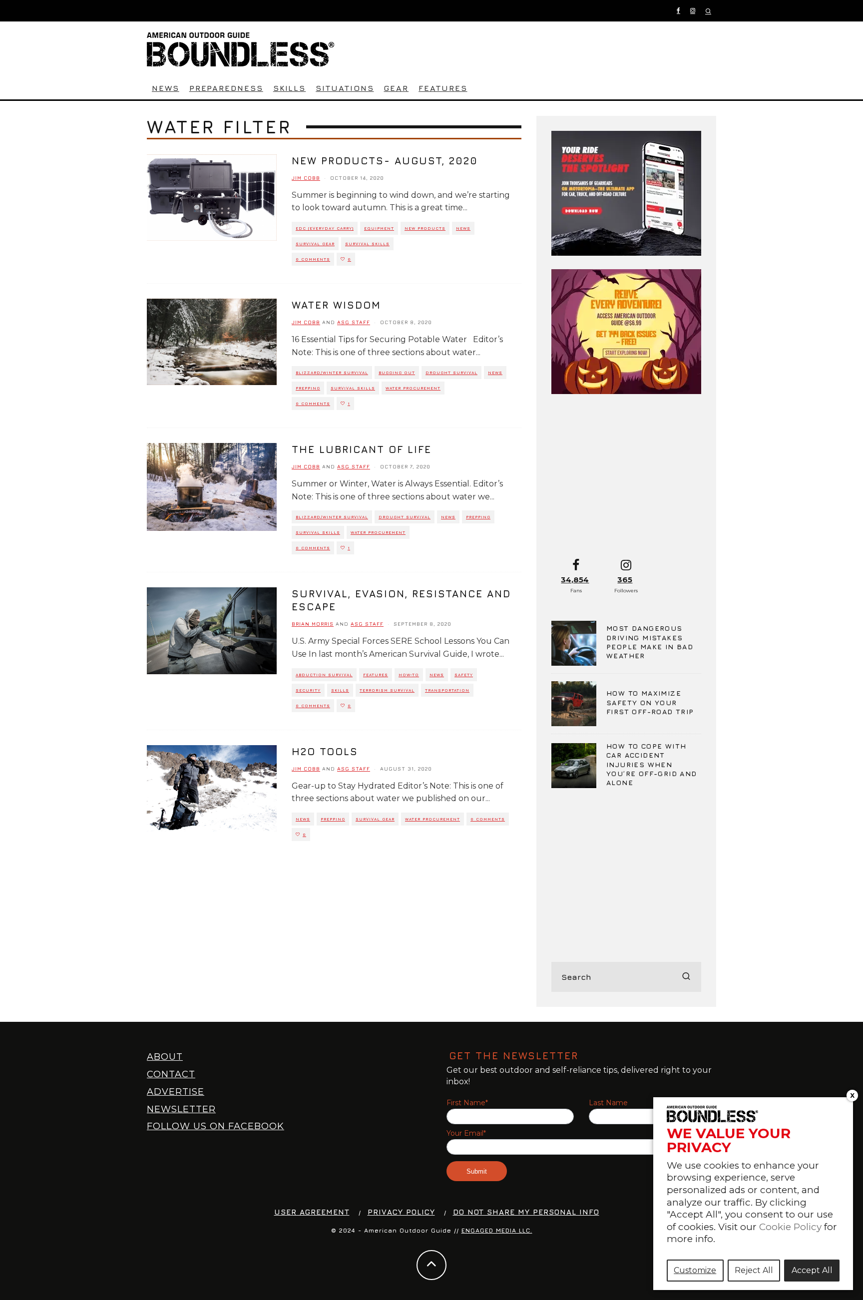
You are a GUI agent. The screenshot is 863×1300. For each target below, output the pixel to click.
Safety (463, 674)
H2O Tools (325, 751)
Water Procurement (413, 388)
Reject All (754, 1270)
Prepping (308, 388)
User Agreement (312, 1212)
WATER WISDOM (336, 305)
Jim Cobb (306, 178)
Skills (289, 87)
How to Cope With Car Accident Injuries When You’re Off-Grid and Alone (651, 764)
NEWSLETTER (181, 1109)
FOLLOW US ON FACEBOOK (215, 1126)
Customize (695, 1270)
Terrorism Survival (387, 690)
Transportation (447, 690)
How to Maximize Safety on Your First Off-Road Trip (650, 702)
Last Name (608, 1103)
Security (308, 690)
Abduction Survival (324, 674)
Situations (345, 87)
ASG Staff (353, 322)
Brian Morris (313, 624)
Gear (396, 87)
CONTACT (171, 1074)
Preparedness (226, 87)
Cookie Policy (790, 1227)
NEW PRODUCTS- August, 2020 (385, 160)
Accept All (812, 1270)
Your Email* (466, 1133)
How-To (409, 674)
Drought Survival (451, 372)
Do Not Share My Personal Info (526, 1212)
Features (443, 87)
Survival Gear (315, 243)
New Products (425, 228)
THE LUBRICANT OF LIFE (362, 449)
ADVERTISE (175, 1091)
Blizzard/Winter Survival (332, 372)
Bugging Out (397, 372)
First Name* (467, 1103)
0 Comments (313, 259)
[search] (686, 977)
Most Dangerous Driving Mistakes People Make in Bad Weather (649, 642)
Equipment (379, 228)
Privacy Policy (401, 1212)
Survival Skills (367, 243)
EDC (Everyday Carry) (325, 228)
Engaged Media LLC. (496, 1230)
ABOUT (165, 1056)
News (165, 87)
